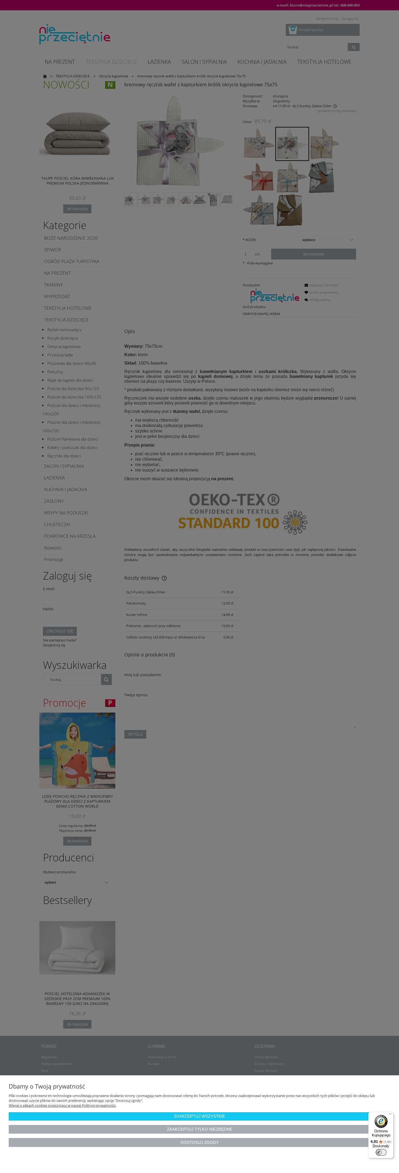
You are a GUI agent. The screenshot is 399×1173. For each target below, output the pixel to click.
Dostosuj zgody (199, 1142)
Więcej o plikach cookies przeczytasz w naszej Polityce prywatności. (62, 1105)
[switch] (381, 1152)
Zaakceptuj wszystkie (199, 1116)
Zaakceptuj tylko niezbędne (199, 1129)
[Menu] (390, 1115)
